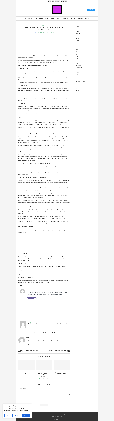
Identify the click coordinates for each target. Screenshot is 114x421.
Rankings (77, 31)
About (53, 1)
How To (77, 79)
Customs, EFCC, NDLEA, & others (82, 86)
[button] (20, 369)
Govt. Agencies (78, 35)
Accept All (26, 415)
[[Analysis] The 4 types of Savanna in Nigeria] (62, 365)
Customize (8, 415)
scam (77, 70)
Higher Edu (78, 33)
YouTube (41, 18)
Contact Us (57, 1)
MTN (77, 74)
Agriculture (26, 22)
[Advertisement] (44, 44)
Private (77, 47)
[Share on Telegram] (52, 332)
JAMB (77, 88)
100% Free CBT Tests (32, 18)
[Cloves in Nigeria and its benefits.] (26, 365)
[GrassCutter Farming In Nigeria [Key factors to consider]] (44, 365)
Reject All (17, 415)
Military (80, 18)
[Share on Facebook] (45, 332)
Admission (58, 18)
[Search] (19, 9)
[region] (17, 411)
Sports (77, 49)
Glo (76, 76)
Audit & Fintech (79, 67)
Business (77, 29)
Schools (77, 40)
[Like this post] (43, 332)
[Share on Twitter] (46, 332)
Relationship (78, 58)
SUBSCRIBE (91, 9)
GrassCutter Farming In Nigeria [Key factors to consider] (44, 373)
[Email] (36, 298)
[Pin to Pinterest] (48, 332)
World (52, 18)
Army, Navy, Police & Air (81, 81)
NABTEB (77, 26)
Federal (77, 42)
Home (49, 1)
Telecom (73, 18)
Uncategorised (78, 65)
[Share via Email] (54, 332)
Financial (87, 18)
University (65, 18)
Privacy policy (64, 1)
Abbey (42, 29)
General (47, 18)
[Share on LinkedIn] (49, 332)
